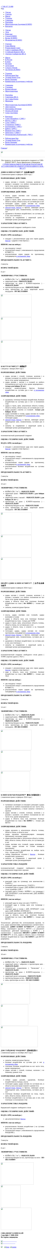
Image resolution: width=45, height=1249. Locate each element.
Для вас (8, 12)
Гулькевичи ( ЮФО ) (13, 124)
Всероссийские (11, 89)
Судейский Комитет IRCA (15, 52)
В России (8, 60)
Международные (11, 91)
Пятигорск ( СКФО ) (13, 132)
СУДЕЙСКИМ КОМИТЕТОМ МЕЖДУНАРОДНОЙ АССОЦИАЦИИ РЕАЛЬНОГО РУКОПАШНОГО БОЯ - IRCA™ (22, 166)
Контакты (9, 26)
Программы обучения (13, 109)
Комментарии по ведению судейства (19, 81)
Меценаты (9, 101)
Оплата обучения (11, 111)
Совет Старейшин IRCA (14, 50)
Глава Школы (10, 46)
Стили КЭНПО (11, 36)
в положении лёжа (33, 205)
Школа (7, 16)
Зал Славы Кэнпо (11, 99)
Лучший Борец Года (12, 77)
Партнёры (9, 22)
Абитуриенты (10, 107)
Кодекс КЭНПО (11, 38)
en (3, 8)
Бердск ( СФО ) (11, 120)
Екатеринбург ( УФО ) (13, 126)
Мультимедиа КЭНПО (13, 40)
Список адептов (11, 68)
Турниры (8, 18)
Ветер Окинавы (11, 79)
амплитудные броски (13, 208)
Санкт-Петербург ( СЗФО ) (15, 118)
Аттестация (9, 66)
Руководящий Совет (12, 48)
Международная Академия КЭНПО (18, 24)
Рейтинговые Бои (11, 75)
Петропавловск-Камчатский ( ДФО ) (19, 134)
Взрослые (8, 34)
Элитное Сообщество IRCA (15, 54)
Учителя (8, 14)
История (8, 64)
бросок (7, 241)
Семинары (9, 20)
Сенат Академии (11, 113)
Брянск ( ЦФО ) (11, 128)
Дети (7, 32)
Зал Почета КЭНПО (12, 70)
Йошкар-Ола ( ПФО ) (13, 130)
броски (32, 854)
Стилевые (9, 87)
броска (22, 1119)
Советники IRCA (11, 97)
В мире (8, 62)
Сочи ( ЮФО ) (10, 122)
